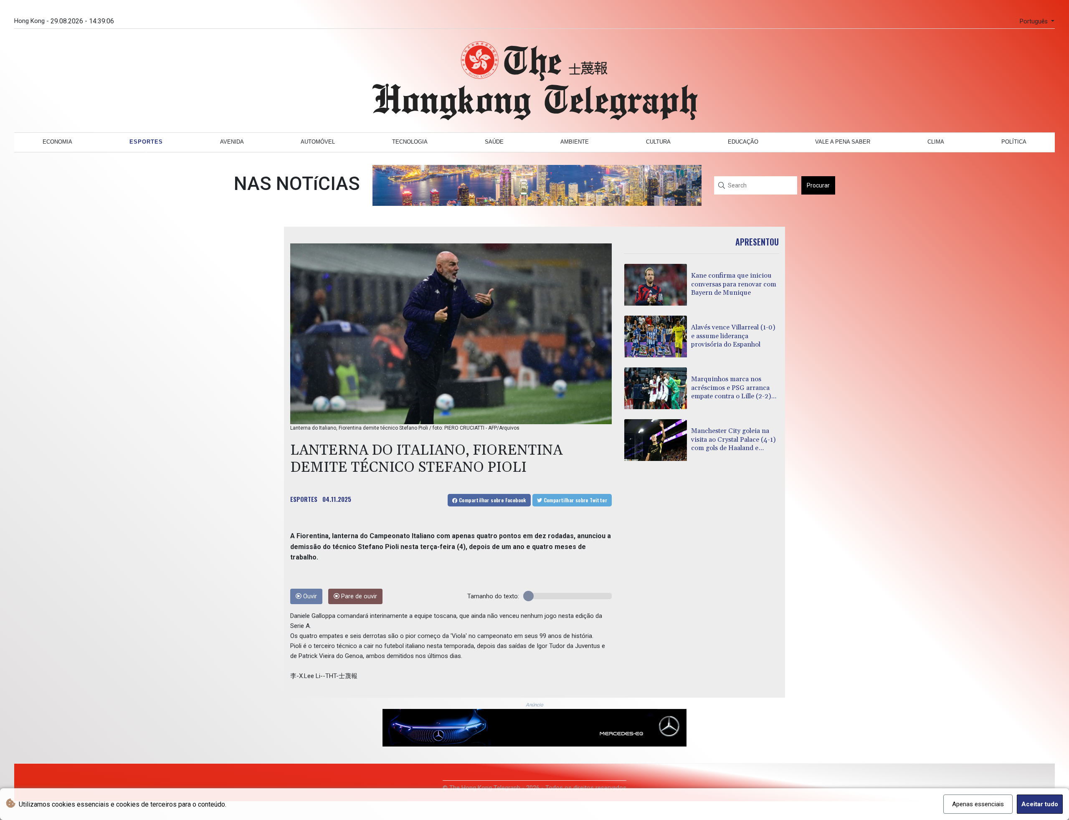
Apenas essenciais (978, 804)
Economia (57, 142)
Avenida (232, 142)
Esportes (146, 142)
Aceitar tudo (1039, 804)
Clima (935, 142)
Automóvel (318, 142)
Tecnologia (410, 142)
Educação (743, 142)
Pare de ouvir (358, 596)
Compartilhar (492, 500)
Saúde (494, 142)
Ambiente (574, 142)
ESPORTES (303, 499)
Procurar (818, 185)
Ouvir (309, 596)
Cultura (658, 142)
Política (1013, 142)
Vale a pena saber (842, 142)
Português (1034, 21)
